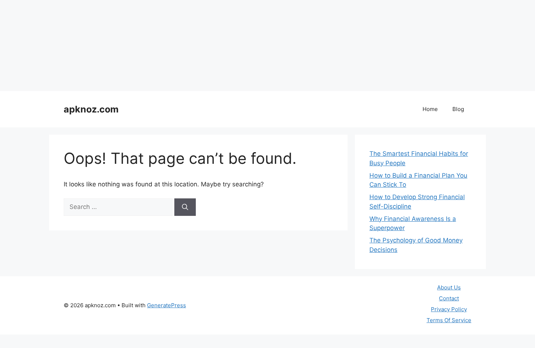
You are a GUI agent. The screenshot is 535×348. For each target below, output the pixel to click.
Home (430, 109)
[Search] (185, 207)
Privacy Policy (449, 309)
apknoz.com (91, 109)
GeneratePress (166, 305)
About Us (449, 287)
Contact (449, 298)
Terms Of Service (449, 320)
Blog (458, 109)
